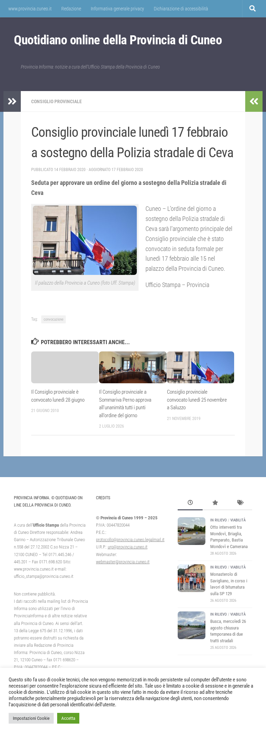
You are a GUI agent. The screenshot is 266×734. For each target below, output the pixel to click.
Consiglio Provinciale (56, 101)
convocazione (53, 319)
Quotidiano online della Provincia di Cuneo (118, 40)
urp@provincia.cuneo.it (128, 546)
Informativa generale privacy (117, 8)
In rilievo (218, 520)
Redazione (71, 8)
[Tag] (239, 503)
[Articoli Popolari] (215, 503)
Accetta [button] (68, 718)
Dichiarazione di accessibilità (181, 8)
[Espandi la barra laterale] (12, 101)
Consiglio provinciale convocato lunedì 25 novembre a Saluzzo (197, 400)
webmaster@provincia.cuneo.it (123, 561)
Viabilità (238, 520)
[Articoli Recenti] (190, 503)
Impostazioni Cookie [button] (31, 718)
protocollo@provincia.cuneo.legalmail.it (130, 539)
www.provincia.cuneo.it (30, 8)
